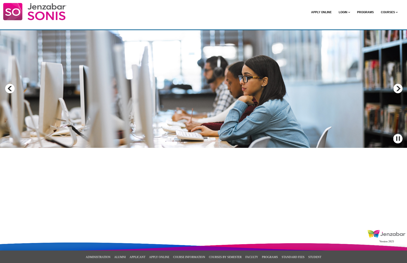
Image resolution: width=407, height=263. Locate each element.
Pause (398, 138)
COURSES (388, 12)
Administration (98, 257)
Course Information (189, 257)
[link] (321, 12)
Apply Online (159, 257)
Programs (270, 257)
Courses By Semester (225, 257)
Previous (10, 88)
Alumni (120, 257)
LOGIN (343, 12)
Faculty (251, 257)
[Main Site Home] (34, 8)
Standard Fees (293, 257)
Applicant (137, 257)
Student (314, 257)
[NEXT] (398, 88)
